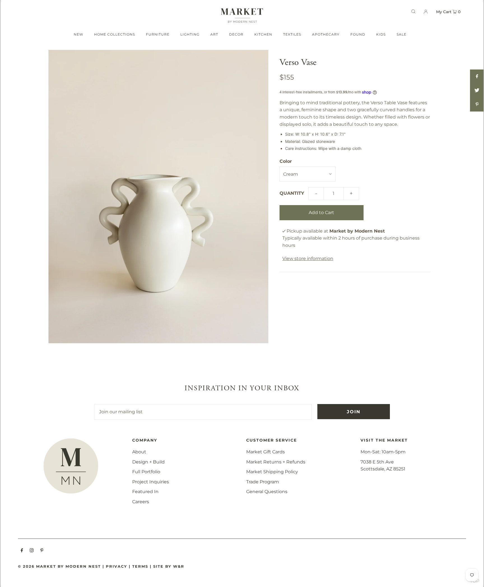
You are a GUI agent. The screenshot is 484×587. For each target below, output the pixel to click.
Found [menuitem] (357, 34)
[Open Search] (413, 11)
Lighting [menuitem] (189, 34)
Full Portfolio (146, 471)
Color (286, 161)
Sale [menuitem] (401, 34)
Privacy (116, 566)
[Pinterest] (41, 550)
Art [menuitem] (214, 34)
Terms (140, 566)
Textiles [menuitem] (292, 34)
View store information (307, 258)
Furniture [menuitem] (157, 34)
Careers (140, 501)
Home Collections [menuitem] (114, 34)
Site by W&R (168, 566)
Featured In (145, 491)
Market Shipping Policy (272, 471)
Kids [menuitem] (381, 34)
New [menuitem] (78, 34)
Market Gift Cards (265, 451)
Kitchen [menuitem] (263, 34)
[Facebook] (22, 550)
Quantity (292, 193)
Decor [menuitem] (236, 34)
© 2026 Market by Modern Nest (59, 566)
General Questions (266, 491)
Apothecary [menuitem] (325, 34)
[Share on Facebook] (477, 76)
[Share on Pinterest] (477, 105)
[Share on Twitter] (477, 90)
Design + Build (148, 462)
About (139, 451)
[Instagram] (32, 550)
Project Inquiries (150, 481)
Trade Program (262, 481)
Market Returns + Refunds (275, 462)
